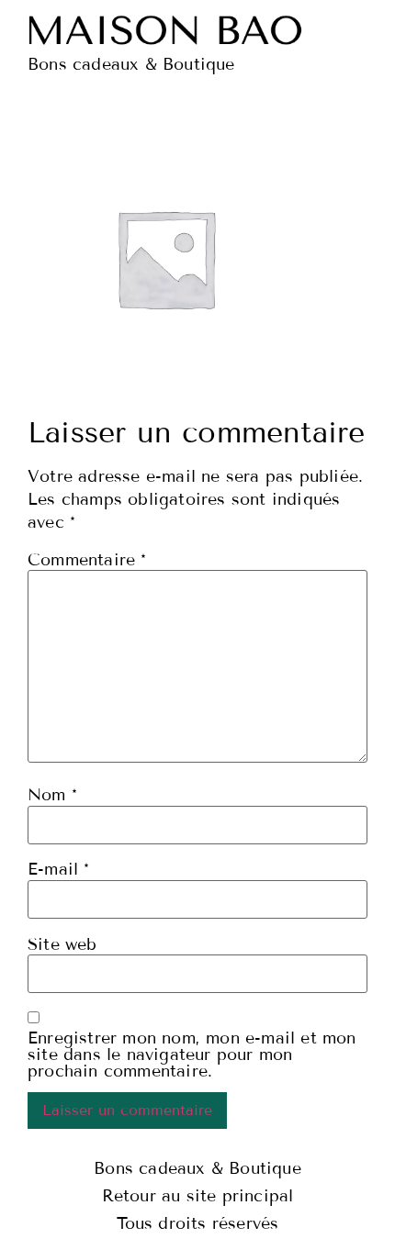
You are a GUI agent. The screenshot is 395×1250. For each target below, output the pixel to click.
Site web (62, 944)
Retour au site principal (198, 1196)
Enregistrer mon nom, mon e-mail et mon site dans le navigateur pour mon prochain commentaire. (192, 1054)
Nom (52, 795)
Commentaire (87, 560)
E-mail (59, 869)
